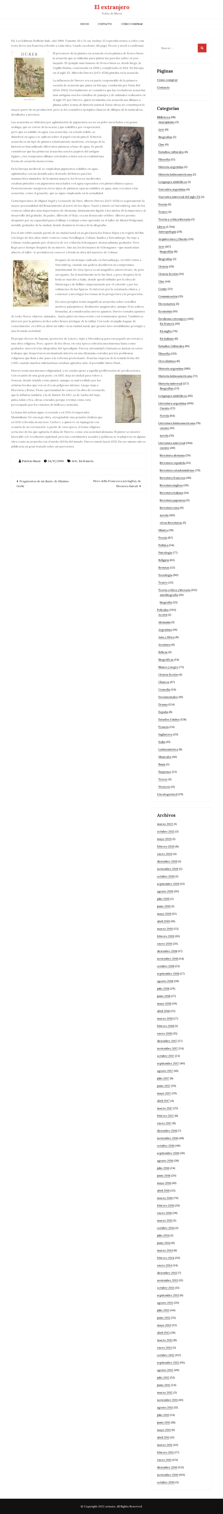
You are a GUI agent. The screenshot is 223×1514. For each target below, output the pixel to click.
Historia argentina (170, 167)
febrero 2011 (165, 1452)
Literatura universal (171, 443)
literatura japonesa (173, 500)
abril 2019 (163, 921)
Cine (161, 144)
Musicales (164, 756)
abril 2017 (163, 1100)
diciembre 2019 (167, 861)
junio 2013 (163, 1317)
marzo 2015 (164, 1220)
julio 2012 (163, 1377)
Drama (163, 704)
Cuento (165, 408)
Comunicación (168, 296)
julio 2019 (163, 898)
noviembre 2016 (167, 1138)
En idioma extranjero (172, 318)
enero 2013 (164, 1347)
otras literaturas (171, 522)
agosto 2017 (165, 1070)
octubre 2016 (165, 1145)
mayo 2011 (164, 1430)
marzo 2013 (165, 1340)
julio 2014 (163, 1235)
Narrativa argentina (171, 189)
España (163, 712)
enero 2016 (164, 1213)
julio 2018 (163, 988)
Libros (161, 226)
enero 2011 (164, 1459)
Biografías (165, 137)
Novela (164, 415)
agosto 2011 (165, 1407)
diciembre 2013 (167, 1272)
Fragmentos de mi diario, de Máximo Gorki (43, 483)
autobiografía (169, 595)
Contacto (105, 24)
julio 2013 (163, 1310)
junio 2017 (163, 1085)
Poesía (162, 204)
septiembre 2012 (168, 1362)
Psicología (165, 552)
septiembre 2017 (168, 1063)
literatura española (172, 462)
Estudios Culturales (171, 346)
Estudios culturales (171, 152)
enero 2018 (164, 1033)
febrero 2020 (166, 846)
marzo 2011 (164, 1445)
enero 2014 (164, 1265)
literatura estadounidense (177, 470)
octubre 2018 (165, 966)
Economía (165, 311)
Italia (161, 742)
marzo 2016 (165, 1198)
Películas (163, 609)
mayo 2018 (164, 1003)
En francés (86, 461)
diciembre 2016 (167, 1130)
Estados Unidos (168, 719)
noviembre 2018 (167, 958)
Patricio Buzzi (31, 461)
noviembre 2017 (167, 1048)
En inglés (166, 331)
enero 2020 (164, 854)
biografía (166, 602)
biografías (166, 251)
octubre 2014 (166, 1228)
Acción (162, 614)
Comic (162, 289)
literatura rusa (169, 507)
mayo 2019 (164, 913)
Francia (163, 727)
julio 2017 (163, 1078)
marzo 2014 (165, 1250)
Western (164, 786)
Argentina (165, 629)
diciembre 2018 (167, 951)
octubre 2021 (165, 831)
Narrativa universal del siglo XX (179, 196)
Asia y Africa (166, 637)
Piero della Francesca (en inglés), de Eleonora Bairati (117, 483)
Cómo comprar (132, 24)
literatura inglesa (171, 485)
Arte (75, 461)
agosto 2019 (165, 891)
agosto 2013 (165, 1302)
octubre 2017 (165, 1056)
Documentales (168, 697)
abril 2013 (163, 1332)
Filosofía (164, 159)
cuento (164, 428)
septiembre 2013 (168, 1295)
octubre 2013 (165, 1287)
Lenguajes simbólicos (172, 182)
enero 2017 (164, 1123)
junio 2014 (164, 1243)
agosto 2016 (165, 1160)
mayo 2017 (164, 1093)
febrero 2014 (165, 1257)
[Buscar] (202, 48)
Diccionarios (166, 303)
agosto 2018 (165, 981)
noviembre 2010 (167, 1474)
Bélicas (163, 652)
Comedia (164, 689)
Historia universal (170, 383)
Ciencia (163, 266)
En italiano (167, 338)
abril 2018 (163, 1011)
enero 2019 (164, 943)
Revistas (163, 567)
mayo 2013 (164, 1325)
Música (163, 530)
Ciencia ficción (168, 274)
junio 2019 (164, 906)
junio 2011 (163, 1422)
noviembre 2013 (167, 1280)
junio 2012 (163, 1385)
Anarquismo (166, 122)
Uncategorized (167, 794)
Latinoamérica (168, 749)
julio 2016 (163, 1168)
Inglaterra (165, 734)
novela (164, 435)
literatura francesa (172, 477)
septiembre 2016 (168, 1153)
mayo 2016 (164, 1183)
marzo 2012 (165, 1392)
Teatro (163, 211)
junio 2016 (163, 1175)
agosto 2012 (165, 1370)
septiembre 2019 (168, 883)
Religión (163, 560)
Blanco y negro (168, 667)
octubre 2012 (165, 1355)
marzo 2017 (164, 1108)
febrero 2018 (165, 1026)
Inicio (84, 24)
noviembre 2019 (167, 869)
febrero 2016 (165, 1205)
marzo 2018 (165, 1018)
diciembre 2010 (167, 1467)
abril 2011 (163, 1437)
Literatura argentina (172, 403)
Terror (163, 779)
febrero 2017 (165, 1115)
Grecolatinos (167, 361)
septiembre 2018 (168, 973)
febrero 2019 (165, 936)
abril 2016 (163, 1190)
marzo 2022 (165, 824)
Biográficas (166, 659)
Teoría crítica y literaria (174, 590)
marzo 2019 (165, 928)
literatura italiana (171, 492)
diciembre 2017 (167, 1041)
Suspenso (164, 771)
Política (163, 545)
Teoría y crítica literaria (174, 219)
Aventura (164, 644)
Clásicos (163, 682)
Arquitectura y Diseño (173, 239)
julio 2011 (163, 1415)
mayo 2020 (164, 839)
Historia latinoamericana (175, 174)
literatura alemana (172, 455)
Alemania (164, 622)
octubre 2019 (166, 876)
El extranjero (111, 7)
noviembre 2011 (167, 1400)
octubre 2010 (166, 1482)
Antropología (167, 231)
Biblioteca (163, 117)
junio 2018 (163, 996)
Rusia (161, 764)
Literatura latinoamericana (176, 423)
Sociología (165, 575)
